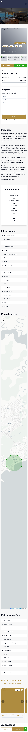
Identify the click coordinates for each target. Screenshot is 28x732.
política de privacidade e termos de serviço (13, 122)
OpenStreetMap (19, 608)
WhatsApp (21, 65)
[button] (3, 318)
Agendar (18, 729)
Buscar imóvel (12, 21)
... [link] (18, 21)
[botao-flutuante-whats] (25, 729)
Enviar (14, 116)
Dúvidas (6, 729)
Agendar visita (8, 65)
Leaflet (12, 608)
